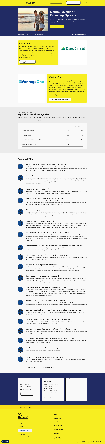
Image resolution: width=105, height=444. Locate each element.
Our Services (57, 418)
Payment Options (58, 429)
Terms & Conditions (28, 439)
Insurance (56, 433)
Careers (33, 439)
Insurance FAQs (32, 367)
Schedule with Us (73, 3)
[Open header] (19, 3)
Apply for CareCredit (27, 62)
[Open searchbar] (86, 3)
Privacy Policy (20, 439)
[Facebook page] (55, 437)
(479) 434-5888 (40, 34)
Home (55, 414)
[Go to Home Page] (29, 3)
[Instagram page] (59, 437)
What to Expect (58, 425)
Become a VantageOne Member (60, 99)
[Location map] (76, 389)
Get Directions (27, 394)
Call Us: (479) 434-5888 (56, 3)
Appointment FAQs (48, 367)
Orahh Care (38, 439)
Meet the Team (58, 422)
